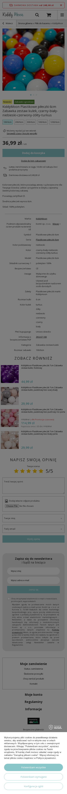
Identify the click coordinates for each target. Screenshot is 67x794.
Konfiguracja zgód (33, 786)
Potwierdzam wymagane (33, 776)
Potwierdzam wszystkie (33, 767)
